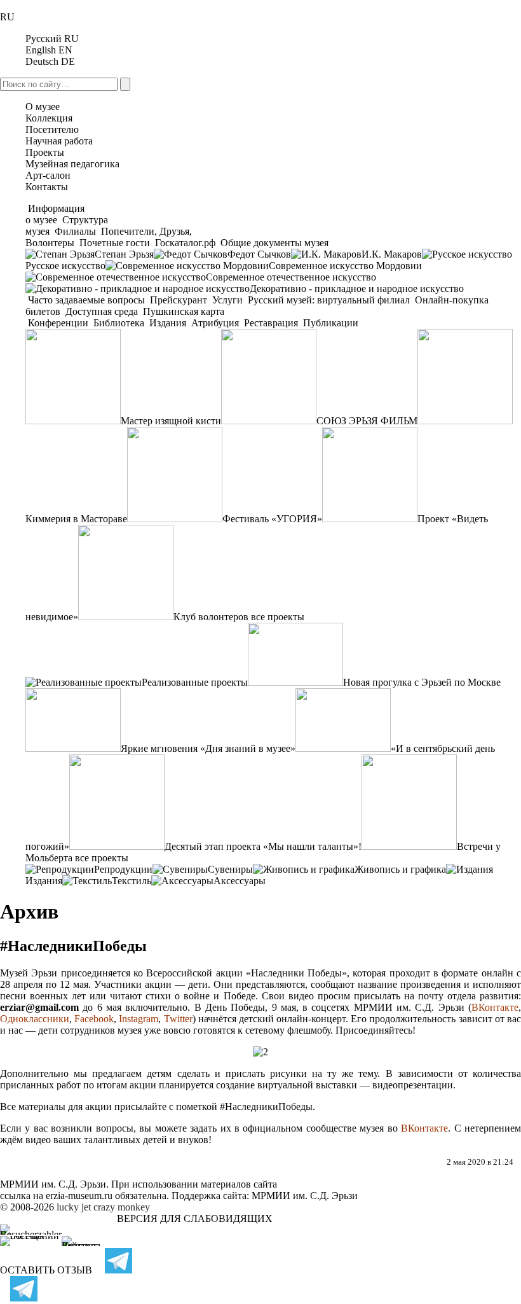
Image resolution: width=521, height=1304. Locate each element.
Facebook (94, 1018)
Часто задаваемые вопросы (86, 300)
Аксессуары (239, 880)
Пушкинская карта (182, 311)
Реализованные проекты (195, 682)
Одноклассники (34, 1018)
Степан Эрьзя (124, 254)
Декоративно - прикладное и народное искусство (357, 288)
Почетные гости (114, 242)
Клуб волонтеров (210, 616)
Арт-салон (48, 175)
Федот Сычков (259, 254)
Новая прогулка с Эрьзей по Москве (422, 682)
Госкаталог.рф (185, 242)
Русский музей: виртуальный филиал (328, 300)
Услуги (227, 300)
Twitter (178, 1018)
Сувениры (230, 869)
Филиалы (75, 231)
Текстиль (131, 880)
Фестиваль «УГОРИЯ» (272, 518)
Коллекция (48, 118)
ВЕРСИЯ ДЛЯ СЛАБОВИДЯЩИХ (195, 1218)
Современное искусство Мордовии (345, 265)
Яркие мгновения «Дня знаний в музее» (208, 748)
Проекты (44, 152)
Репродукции (123, 869)
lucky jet (74, 1207)
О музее (42, 106)
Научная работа (59, 140)
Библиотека (119, 322)
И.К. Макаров (392, 254)
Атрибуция (215, 322)
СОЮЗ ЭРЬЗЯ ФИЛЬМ (366, 420)
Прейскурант (178, 300)
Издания (168, 322)
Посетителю (52, 129)
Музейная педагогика (72, 163)
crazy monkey (121, 1207)
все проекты (277, 616)
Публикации (329, 322)
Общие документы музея (273, 242)
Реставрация (271, 322)
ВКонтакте (494, 1007)
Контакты (46, 186)
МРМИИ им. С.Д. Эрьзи (305, 1195)
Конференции (58, 322)
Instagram (138, 1018)
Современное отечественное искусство (291, 277)
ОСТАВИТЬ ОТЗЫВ (46, 1270)
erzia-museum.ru (79, 1195)
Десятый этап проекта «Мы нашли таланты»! (263, 846)
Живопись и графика (400, 869)
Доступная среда (101, 311)
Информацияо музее (55, 214)
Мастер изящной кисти (171, 420)
